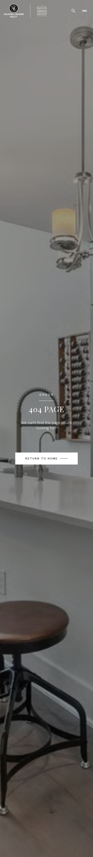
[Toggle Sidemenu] (84, 11)
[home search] (73, 11)
